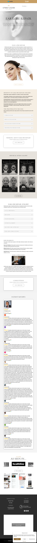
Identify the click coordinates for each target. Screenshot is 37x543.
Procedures (24, 6)
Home (17, 6)
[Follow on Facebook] (24, 511)
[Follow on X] (28, 511)
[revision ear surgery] (10, 167)
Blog (20, 7)
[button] (4, 465)
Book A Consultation (30, 7)
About (20, 6)
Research (24, 7)
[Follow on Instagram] (26, 511)
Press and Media (31, 6)
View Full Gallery (18, 195)
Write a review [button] (6, 312)
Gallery (17, 7)
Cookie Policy (24, 541)
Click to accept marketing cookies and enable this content (18, 525)
